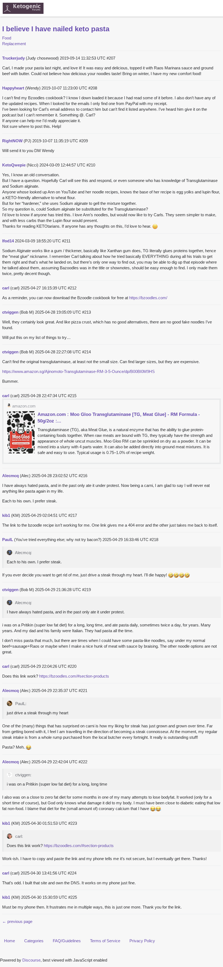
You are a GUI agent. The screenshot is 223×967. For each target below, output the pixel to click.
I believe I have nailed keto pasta (55, 29)
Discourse (31, 960)
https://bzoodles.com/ (148, 297)
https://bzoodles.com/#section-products (74, 676)
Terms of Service (105, 940)
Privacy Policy (142, 940)
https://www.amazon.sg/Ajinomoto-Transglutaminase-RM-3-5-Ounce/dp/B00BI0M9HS (78, 371)
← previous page (17, 921)
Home (9, 940)
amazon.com (24, 406)
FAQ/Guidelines (67, 940)
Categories (34, 940)
